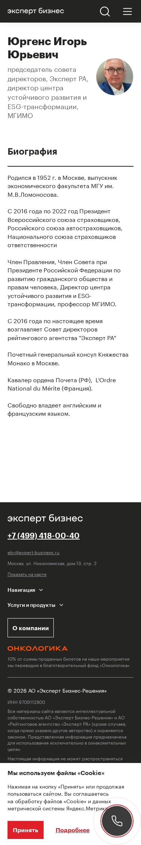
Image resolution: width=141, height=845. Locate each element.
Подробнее (72, 829)
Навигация (21, 590)
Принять (25, 829)
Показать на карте (27, 574)
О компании (30, 627)
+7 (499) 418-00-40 (44, 535)
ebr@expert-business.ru (33, 552)
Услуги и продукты (31, 605)
